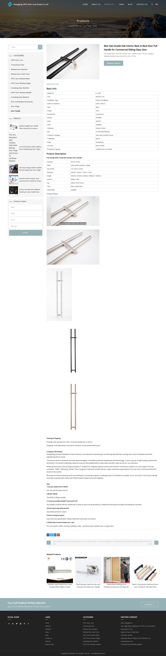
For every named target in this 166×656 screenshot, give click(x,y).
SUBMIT (26, 233)
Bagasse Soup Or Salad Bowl (130, 632)
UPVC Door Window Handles (21, 92)
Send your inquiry (113, 63)
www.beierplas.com (127, 641)
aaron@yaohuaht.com (98, 653)
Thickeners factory (126, 635)
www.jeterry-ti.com (127, 629)
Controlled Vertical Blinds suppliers (131, 644)
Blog (130, 4)
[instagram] (24, 623)
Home (85, 4)
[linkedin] (12, 623)
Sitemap (47, 641)
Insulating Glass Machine (20, 88)
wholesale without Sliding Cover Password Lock (135, 638)
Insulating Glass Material (20, 97)
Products (109, 4)
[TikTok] (28, 623)
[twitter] (16, 623)
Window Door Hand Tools (20, 74)
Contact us (141, 4)
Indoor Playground (126, 623)
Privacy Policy (49, 644)
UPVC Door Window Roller (20, 79)
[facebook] (9, 623)
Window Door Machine (19, 69)
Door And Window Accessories (22, 102)
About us (96, 4)
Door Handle (87, 26)
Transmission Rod (17, 65)
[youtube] (20, 623)
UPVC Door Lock (17, 60)
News (121, 4)
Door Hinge (15, 106)
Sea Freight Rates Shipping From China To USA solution (138, 626)
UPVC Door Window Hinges (21, 83)
